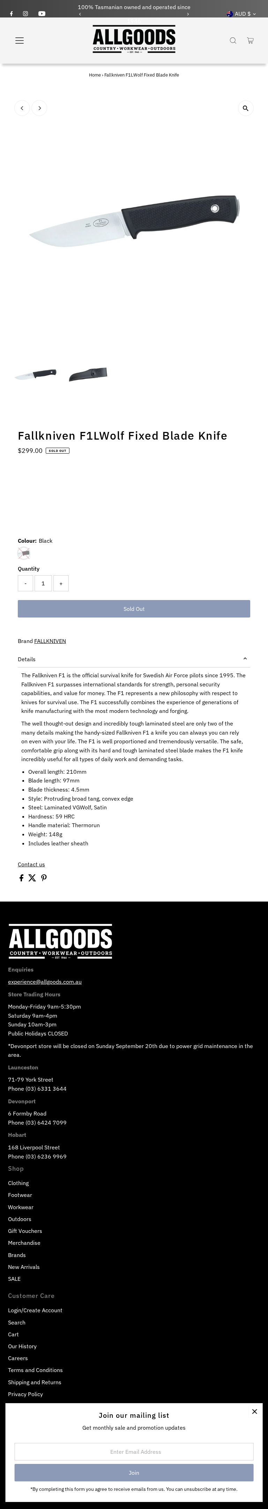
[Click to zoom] (246, 108)
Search (16, 1322)
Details (27, 659)
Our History (22, 1346)
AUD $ (243, 13)
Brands (17, 1254)
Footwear (20, 1194)
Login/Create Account (35, 1310)
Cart (13, 1334)
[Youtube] (42, 14)
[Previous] (80, 14)
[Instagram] (25, 14)
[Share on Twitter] (33, 879)
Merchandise (24, 1242)
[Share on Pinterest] (44, 879)
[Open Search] (233, 40)
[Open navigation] (40, 40)
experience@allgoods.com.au (45, 981)
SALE (14, 1278)
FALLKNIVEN (50, 640)
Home (95, 75)
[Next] (188, 14)
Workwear (21, 1207)
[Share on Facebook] (22, 879)
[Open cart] (250, 40)
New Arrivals (24, 1266)
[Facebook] (11, 14)
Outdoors (19, 1218)
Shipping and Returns (34, 1382)
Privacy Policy (25, 1394)
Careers (18, 1358)
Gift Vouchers (25, 1230)
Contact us (31, 864)
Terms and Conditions (35, 1369)
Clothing (18, 1182)
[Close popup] (254, 1411)
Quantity (28, 568)
